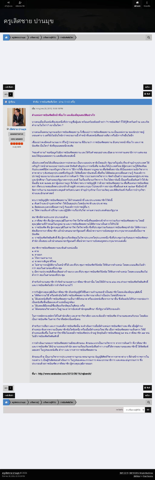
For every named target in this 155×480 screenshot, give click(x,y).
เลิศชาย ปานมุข (18, 129)
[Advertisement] (77, 62)
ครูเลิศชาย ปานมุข (11, 473)
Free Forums (148, 476)
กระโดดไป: (119, 410)
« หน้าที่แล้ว (9, 87)
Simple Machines (146, 473)
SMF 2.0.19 (124, 473)
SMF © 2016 (134, 473)
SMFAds (137, 476)
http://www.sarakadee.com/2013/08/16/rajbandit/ (65, 373)
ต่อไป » (147, 87)
